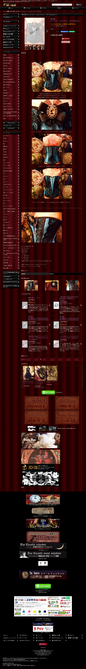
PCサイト (44, 644)
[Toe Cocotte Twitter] (40, 563)
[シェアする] (52, 31)
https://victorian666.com (19, 659)
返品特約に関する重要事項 (57, 35)
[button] (22, 31)
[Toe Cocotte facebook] (45, 563)
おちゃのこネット (41, 668)
